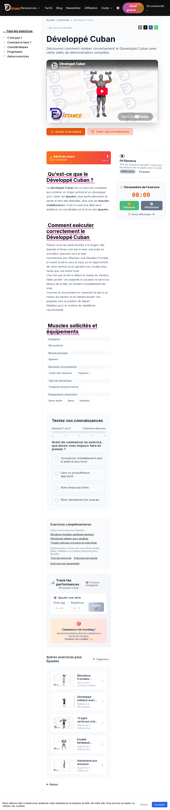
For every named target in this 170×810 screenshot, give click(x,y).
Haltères (84, 400)
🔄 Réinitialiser (152, 205)
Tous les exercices (60, 558)
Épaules (53, 359)
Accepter (160, 804)
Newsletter (73, 8)
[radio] (79, 460)
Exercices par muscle (85, 558)
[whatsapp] (156, 27)
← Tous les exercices (18, 31)
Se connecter (154, 8)
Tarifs (48, 8)
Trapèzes (83, 373)
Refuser (144, 804)
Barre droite (55, 400)
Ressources (29, 8)
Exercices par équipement (64, 563)
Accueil (50, 20)
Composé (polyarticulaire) (64, 386)
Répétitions (77, 602)
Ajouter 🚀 (96, 607)
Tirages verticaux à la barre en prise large (73, 542)
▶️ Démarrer (129, 205)
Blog (59, 8)
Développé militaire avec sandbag (69, 538)
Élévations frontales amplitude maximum (72, 534)
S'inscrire (144, 171)
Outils (105, 8)
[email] (140, 27)
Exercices (63, 20)
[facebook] (151, 27)
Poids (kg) (59, 602)
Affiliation (91, 8)
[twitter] (145, 27)
